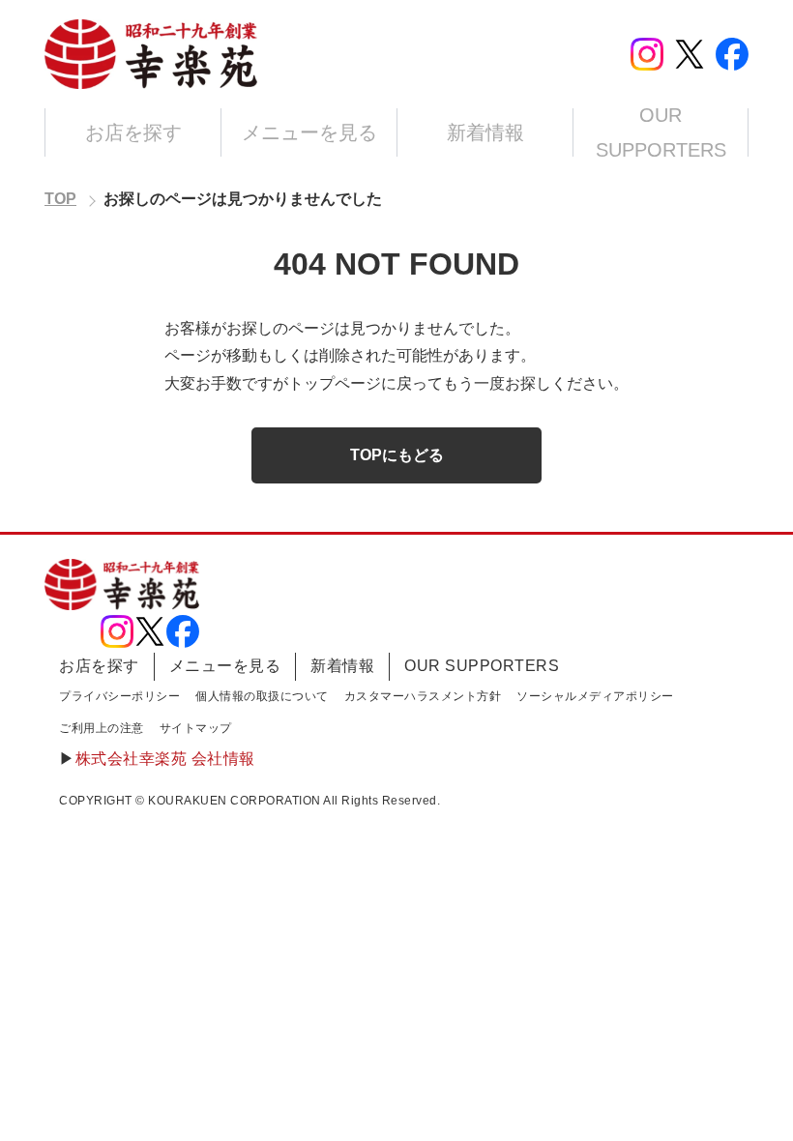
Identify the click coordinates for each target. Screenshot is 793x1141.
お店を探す (133, 132)
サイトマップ (196, 728)
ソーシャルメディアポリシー (595, 696)
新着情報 (485, 132)
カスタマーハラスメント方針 (423, 696)
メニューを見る (309, 132)
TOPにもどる (397, 455)
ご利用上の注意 (101, 728)
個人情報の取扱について (262, 696)
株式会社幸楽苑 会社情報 (165, 758)
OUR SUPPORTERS (661, 132)
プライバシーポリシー (119, 696)
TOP (60, 198)
